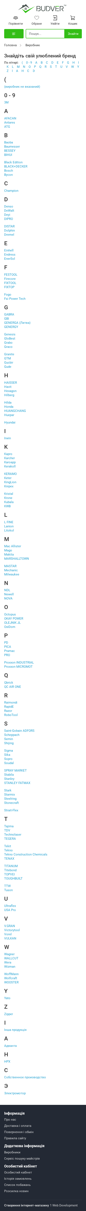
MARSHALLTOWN (16, 559)
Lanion (9, 526)
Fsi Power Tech (14, 299)
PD (6, 642)
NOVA (8, 598)
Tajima (9, 826)
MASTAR (10, 566)
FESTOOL (10, 275)
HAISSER (10, 383)
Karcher (9, 458)
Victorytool (12, 930)
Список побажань (17, 1185)
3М (6, 102)
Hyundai (9, 422)
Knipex (8, 486)
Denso (8, 206)
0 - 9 (29, 62)
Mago (8, 550)
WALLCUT (11, 958)
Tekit (7, 846)
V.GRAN (9, 926)
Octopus (10, 614)
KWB (7, 506)
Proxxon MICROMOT (18, 667)
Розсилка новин (16, 1191)
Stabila (9, 775)
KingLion (10, 482)
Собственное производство (25, 1077)
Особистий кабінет (18, 1172)
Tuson (8, 890)
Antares (9, 122)
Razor (8, 711)
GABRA (9, 314)
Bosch (8, 170)
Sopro (8, 759)
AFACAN (10, 118)
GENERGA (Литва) (17, 323)
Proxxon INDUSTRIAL (19, 662)
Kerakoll (10, 466)
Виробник (32, 45)
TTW (7, 886)
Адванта (10, 1046)
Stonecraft (11, 803)
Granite (9, 354)
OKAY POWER (13, 618)
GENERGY (11, 327)
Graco (8, 347)
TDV (7, 830)
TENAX (9, 858)
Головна (10, 45)
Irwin (7, 438)
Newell (9, 594)
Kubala (9, 502)
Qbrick (8, 682)
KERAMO (10, 474)
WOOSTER (11, 982)
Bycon (8, 175)
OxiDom (9, 627)
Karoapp (10, 462)
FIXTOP (9, 287)
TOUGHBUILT (13, 878)
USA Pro (10, 910)
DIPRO (8, 219)
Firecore (10, 279)
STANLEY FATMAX (17, 783)
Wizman (9, 966)
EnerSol (9, 259)
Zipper (8, 1014)
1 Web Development (41, 1205)
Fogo (7, 294)
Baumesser (12, 146)
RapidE (9, 707)
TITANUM (11, 866)
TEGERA (10, 839)
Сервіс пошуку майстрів (22, 1158)
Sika (7, 755)
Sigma (8, 750)
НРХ (7, 1061)
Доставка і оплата (17, 1126)
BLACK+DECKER (15, 166)
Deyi (7, 215)
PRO (7, 655)
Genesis (9, 334)
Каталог (14, 33)
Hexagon (10, 391)
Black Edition (13, 162)
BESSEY (9, 151)
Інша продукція (15, 1030)
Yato (7, 998)
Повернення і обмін (19, 1132)
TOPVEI (9, 874)
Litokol (9, 530)
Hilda (7, 402)
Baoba (8, 142)
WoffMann (11, 974)
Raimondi (10, 702)
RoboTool (11, 715)
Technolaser (12, 834)
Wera (7, 962)
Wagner (9, 954)
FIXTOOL (10, 283)
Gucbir (8, 362)
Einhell (9, 250)
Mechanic (11, 570)
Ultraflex (10, 906)
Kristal (8, 494)
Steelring (10, 799)
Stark (7, 790)
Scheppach (11, 735)
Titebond (10, 870)
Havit (7, 387)
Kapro (8, 454)
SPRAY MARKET (15, 770)
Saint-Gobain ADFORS (19, 731)
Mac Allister (12, 546)
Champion (11, 191)
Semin (8, 739)
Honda (8, 407)
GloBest (9, 338)
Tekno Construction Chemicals (25, 854)
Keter (7, 478)
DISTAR (9, 226)
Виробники (12, 1152)
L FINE (8, 522)
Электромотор (15, 1093)
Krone (8, 498)
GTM (7, 358)
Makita (9, 554)
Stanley (9, 779)
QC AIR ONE (12, 687)
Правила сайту (15, 1138)
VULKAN (10, 938)
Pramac (9, 651)
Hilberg (9, 395)
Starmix (9, 794)
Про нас (10, 1119)
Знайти (73, 34)
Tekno (8, 850)
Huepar (9, 415)
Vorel (8, 934)
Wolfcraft (10, 978)
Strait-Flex (11, 810)
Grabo (8, 343)
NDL (7, 590)
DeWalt (9, 210)
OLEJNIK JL (12, 623)
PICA (7, 647)
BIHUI (8, 155)
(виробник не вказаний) (22, 87)
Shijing (9, 743)
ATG (7, 127)
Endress (9, 254)
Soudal (9, 763)
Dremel (9, 235)
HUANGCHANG (15, 411)
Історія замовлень (18, 1179)
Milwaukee (11, 574)
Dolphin (9, 230)
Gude (7, 367)
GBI (6, 318)
